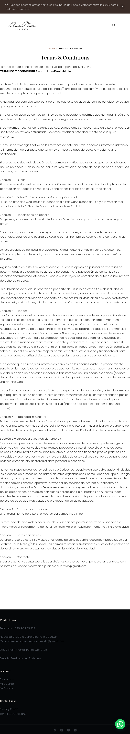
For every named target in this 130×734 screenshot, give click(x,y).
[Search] (113, 25)
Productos (7, 679)
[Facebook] (55, 730)
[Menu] (123, 25)
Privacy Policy (9, 709)
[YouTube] (75, 730)
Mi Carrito (6, 688)
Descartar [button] (122, 6)
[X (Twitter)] (61, 730)
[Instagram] (68, 730)
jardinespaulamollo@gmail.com (43, 641)
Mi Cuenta (7, 684)
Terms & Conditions (13, 714)
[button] (120, 724)
